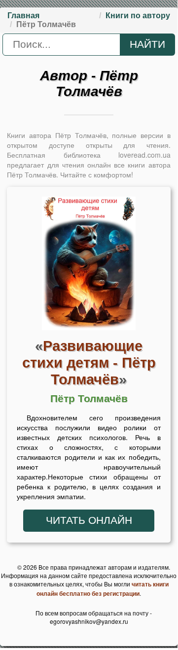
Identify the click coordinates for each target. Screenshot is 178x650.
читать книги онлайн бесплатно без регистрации (102, 588)
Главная (23, 15)
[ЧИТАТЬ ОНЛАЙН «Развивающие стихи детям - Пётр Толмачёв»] (89, 266)
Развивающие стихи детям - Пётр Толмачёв (89, 362)
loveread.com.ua (144, 155)
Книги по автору (138, 15)
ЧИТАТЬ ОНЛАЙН (89, 520)
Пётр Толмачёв (89, 399)
